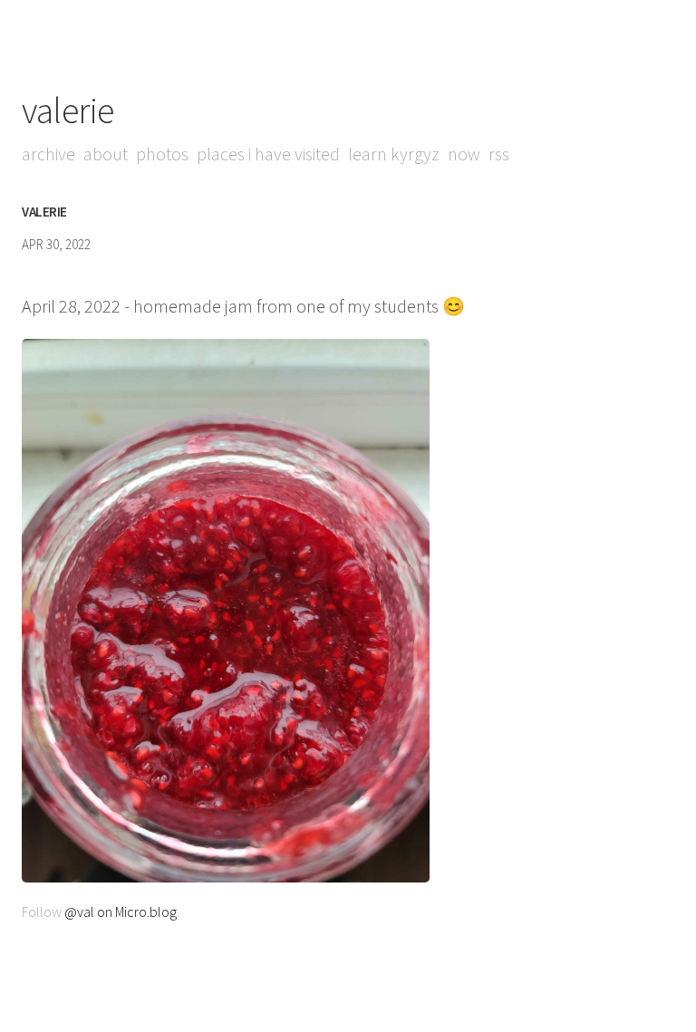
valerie (68, 110)
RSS (498, 153)
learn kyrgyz (394, 153)
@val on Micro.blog (120, 911)
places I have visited (268, 153)
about (105, 153)
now (464, 153)
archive (48, 153)
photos (162, 153)
